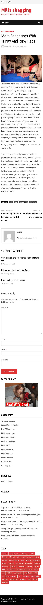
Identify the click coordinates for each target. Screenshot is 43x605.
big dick (4, 557)
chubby (4, 560)
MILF (16, 202)
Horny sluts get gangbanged (13, 280)
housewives (28, 563)
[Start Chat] (21, 395)
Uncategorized (7, 465)
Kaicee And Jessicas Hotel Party (15, 270)
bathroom (25, 554)
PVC (36, 573)
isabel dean (5, 567)
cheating (36, 557)
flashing (28, 560)
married (29, 567)
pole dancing (18, 573)
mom (30, 570)
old (3, 573)
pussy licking (28, 573)
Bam (14, 601)
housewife (19, 563)
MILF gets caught (8, 437)
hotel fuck (11, 563)
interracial (37, 563)
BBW (32, 554)
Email (4, 350)
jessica (13, 567)
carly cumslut (27, 557)
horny (4, 563)
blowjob (12, 557)
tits (29, 579)
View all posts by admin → (27, 238)
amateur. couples (15, 554)
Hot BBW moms (8, 429)
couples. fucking (14, 560)
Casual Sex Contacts (9, 425)
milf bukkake (11, 570)
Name (4, 339)
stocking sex (14, 579)
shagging (26, 576)
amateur (4, 554)
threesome (24, 202)
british (19, 557)
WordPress (5, 601)
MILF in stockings (8, 441)
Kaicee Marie (21, 567)
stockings (5, 579)
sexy (20, 576)
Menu (7, 22)
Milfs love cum (7, 453)
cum (10, 202)
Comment (5, 307)
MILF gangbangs (7, 31)
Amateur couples (8, 421)
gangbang (36, 560)
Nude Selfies (6, 461)
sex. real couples (11, 576)
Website (4, 360)
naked (36, 570)
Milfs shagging (16, 10)
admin (9, 46)
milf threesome (21, 570)
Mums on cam (7, 457)
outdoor (9, 573)
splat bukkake (35, 576)
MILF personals (7, 449)
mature (37, 567)
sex (3, 576)
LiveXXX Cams (7, 481)
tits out (35, 579)
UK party (33, 202)
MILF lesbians (6, 445)
